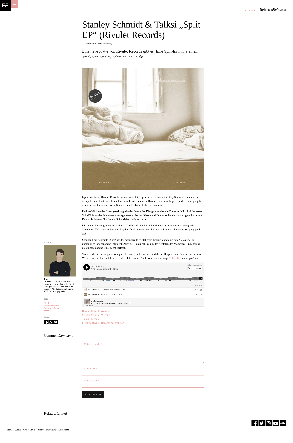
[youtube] (276, 423)
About (18, 430)
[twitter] (262, 423)
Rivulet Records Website (96, 310)
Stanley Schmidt (52, 308)
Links (32, 430)
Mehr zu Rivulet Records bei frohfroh (103, 322)
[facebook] (254, 423)
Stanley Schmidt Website (96, 314)
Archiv (40, 430)
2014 (46, 303)
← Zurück (249, 9)
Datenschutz (63, 430)
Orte (25, 430)
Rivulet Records (51, 305)
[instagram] (269, 423)
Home (10, 430)
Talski (46, 310)
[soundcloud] (283, 423)
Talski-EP (174, 258)
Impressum (51, 430)
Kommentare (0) (105, 43)
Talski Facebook (91, 318)
